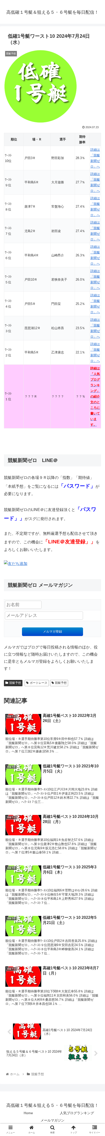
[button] (95, 682)
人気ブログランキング (77, 1113)
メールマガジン (52, 1120)
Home (28, 1113)
